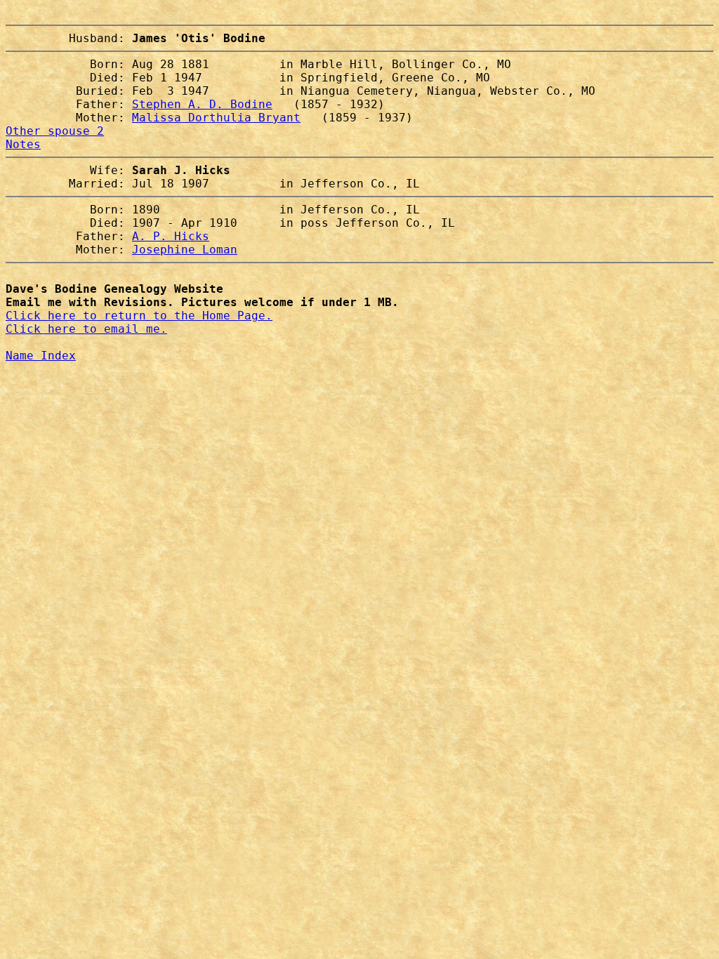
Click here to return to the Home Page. (139, 315)
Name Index (41, 355)
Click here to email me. (86, 329)
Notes (23, 144)
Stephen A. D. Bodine (202, 104)
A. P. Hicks (170, 236)
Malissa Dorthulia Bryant (216, 117)
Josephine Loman (184, 249)
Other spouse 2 (55, 131)
